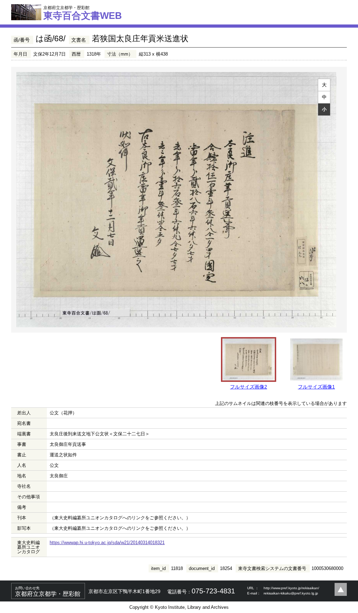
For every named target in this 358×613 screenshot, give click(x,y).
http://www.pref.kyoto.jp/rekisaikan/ (291, 588)
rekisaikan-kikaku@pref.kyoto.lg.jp (291, 593)
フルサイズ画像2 (248, 387)
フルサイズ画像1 (316, 387)
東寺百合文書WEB (82, 13)
